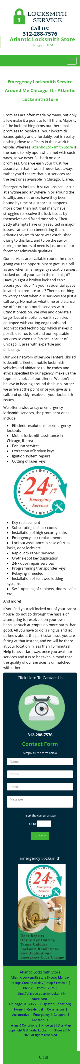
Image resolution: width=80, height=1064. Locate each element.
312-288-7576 (40, 33)
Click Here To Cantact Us (40, 677)
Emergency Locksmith (40, 858)
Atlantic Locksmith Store (52, 147)
